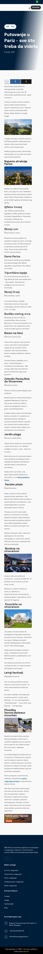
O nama (7, 896)
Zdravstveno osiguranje (13, 874)
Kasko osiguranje (10, 885)
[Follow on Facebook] (6, 858)
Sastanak (35, 7)
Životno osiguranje (11, 870)
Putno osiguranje (10, 878)
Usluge (6, 900)
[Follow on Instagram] (10, 858)
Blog (6, 908)
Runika (26, 951)
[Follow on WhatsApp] (37, 2)
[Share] (15, 81)
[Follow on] (40, 2)
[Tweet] (26, 81)
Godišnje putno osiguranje (13, 882)
